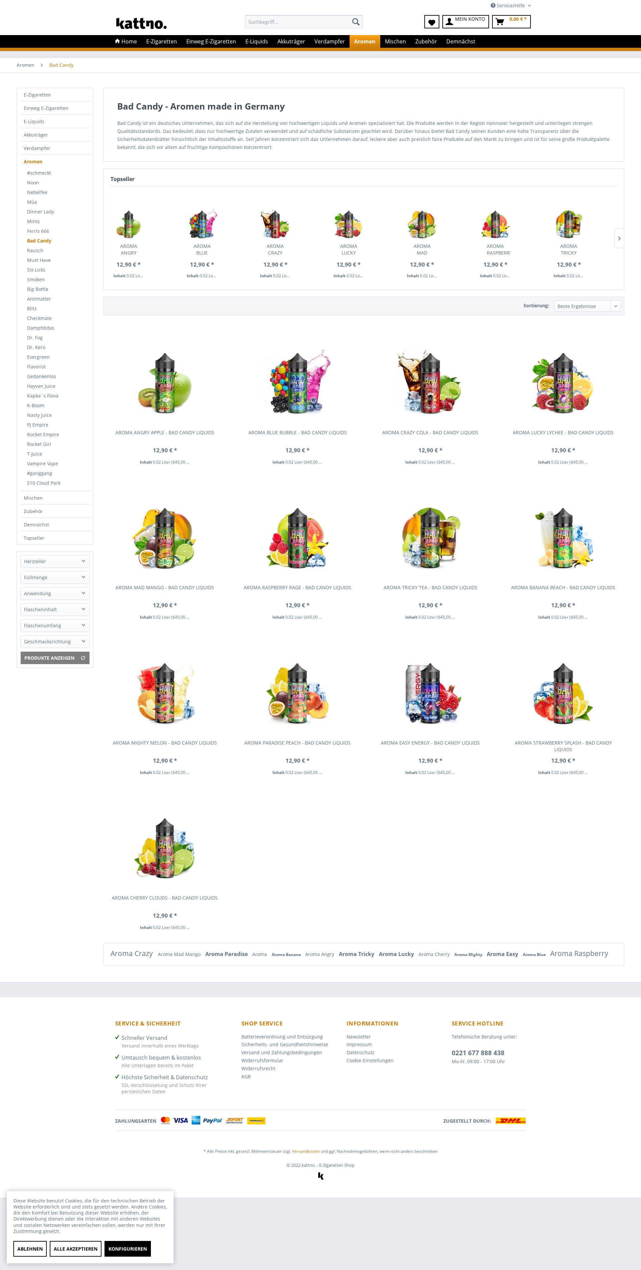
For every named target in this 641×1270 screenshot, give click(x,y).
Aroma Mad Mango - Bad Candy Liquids (423, 249)
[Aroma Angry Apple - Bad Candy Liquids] (129, 217)
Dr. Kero (36, 347)
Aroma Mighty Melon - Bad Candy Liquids (165, 743)
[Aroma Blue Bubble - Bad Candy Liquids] (202, 217)
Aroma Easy (503, 954)
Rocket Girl (39, 444)
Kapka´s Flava (42, 395)
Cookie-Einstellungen (370, 1060)
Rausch (35, 250)
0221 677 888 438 (478, 1053)
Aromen (33, 161)
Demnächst (36, 524)
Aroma (260, 954)
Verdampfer (37, 148)
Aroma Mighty (468, 954)
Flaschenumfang (42, 625)
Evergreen (38, 357)
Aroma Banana (287, 954)
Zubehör (33, 511)
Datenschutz (361, 1052)
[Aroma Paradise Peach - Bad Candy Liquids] (297, 688)
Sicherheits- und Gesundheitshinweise (284, 1044)
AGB (246, 1076)
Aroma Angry (320, 954)
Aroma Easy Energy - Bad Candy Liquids (430, 743)
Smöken (36, 279)
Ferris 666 (38, 231)
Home (128, 41)
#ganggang (39, 473)
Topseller (34, 538)
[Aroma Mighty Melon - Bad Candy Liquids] (165, 688)
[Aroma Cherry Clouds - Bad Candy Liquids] (165, 843)
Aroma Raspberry (579, 953)
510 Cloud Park (43, 483)
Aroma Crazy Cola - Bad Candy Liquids (276, 249)
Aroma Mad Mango (180, 954)
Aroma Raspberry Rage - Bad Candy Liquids (498, 249)
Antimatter (39, 299)
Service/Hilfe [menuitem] (510, 5)
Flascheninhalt (40, 609)
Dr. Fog (35, 337)
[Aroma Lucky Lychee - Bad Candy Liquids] (349, 217)
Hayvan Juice (41, 386)
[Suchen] (356, 21)
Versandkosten (306, 1151)
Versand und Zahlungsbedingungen (281, 1052)
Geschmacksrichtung (47, 641)
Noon (33, 182)
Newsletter (359, 1037)
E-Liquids (34, 121)
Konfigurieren (128, 1249)
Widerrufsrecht (258, 1068)
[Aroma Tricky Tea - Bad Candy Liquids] (569, 217)
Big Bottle (37, 289)
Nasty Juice (39, 415)
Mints (33, 221)
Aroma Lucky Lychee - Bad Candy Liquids (349, 249)
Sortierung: (536, 305)
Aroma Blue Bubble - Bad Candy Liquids (202, 249)
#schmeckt (39, 173)
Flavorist (36, 366)
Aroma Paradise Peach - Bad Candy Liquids (297, 743)
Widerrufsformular (262, 1060)
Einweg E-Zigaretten (46, 108)
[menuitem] (304, 25)
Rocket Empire (43, 434)
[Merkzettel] (431, 21)
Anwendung (37, 593)
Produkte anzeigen (49, 658)
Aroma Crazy (133, 953)
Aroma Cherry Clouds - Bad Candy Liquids (165, 898)
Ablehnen (30, 1249)
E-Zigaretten (37, 95)
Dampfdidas (40, 328)
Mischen (33, 498)
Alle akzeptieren (75, 1249)
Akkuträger (36, 135)
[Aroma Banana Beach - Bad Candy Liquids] (563, 532)
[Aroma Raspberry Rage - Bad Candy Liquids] (495, 217)
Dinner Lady (40, 211)
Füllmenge (35, 577)
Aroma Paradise (227, 954)
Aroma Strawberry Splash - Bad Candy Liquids (563, 746)
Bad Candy (39, 240)
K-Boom (35, 405)
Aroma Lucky (397, 954)
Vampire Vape (42, 463)
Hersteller (35, 561)
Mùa (32, 202)
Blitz (32, 308)
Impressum (359, 1044)
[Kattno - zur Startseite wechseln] (141, 23)
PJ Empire (37, 425)
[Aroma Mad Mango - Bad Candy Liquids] (422, 217)
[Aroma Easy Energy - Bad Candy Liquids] (430, 688)
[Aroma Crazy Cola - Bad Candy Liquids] (275, 217)
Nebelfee (37, 192)
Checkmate (39, 318)
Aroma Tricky (357, 954)
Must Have (39, 260)
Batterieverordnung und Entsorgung (282, 1037)
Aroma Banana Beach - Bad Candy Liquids (563, 587)
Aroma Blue (535, 954)
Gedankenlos (41, 376)
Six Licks (36, 270)
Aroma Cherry (435, 954)
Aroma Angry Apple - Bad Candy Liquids (129, 249)
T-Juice (34, 454)
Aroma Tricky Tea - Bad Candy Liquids (569, 249)
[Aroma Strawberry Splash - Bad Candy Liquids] (563, 688)
